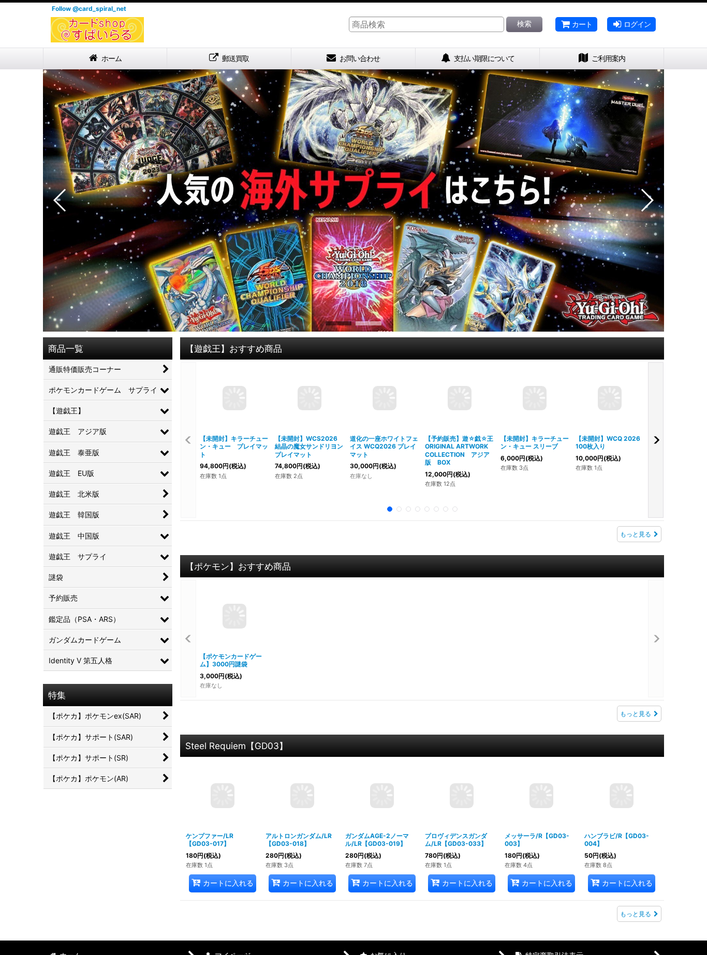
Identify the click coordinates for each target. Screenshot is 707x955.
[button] (60, 205)
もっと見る (635, 539)
